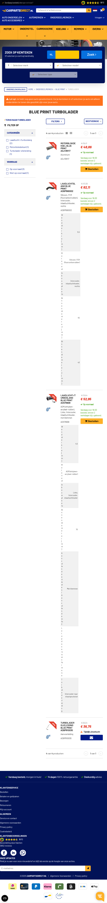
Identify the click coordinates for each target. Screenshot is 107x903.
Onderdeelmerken (60, 17)
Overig (97, 29)
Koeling (61, 29)
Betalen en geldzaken (9, 797)
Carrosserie (45, 29)
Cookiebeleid (6, 832)
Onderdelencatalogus (15, 89)
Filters (55, 121)
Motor (8, 29)
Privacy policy (6, 827)
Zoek (91, 54)
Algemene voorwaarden (10, 823)
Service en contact (8, 818)
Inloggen (98, 18)
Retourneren (5, 805)
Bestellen (4, 792)
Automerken (36, 17)
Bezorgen (4, 801)
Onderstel (27, 29)
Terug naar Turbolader (18, 120)
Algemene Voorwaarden (60, 876)
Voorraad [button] (12, 162)
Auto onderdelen (12, 17)
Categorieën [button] (13, 133)
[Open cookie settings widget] (4, 898)
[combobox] (32, 66)
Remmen (79, 29)
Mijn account (6, 810)
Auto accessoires (12, 20)
